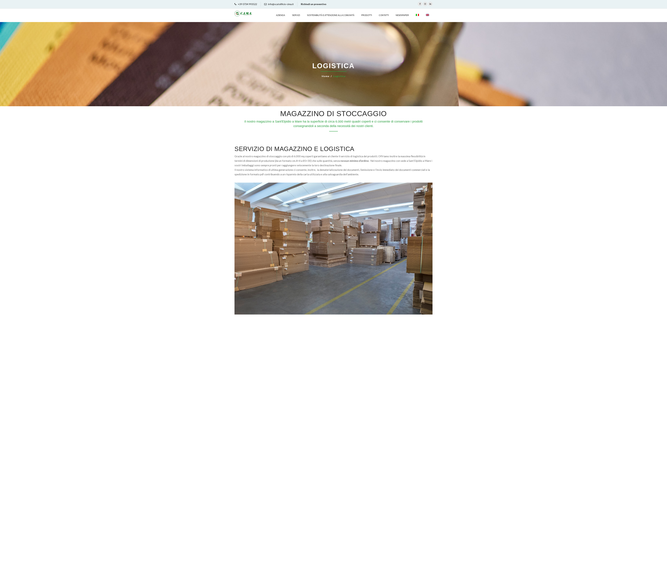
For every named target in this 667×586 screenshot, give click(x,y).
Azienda (280, 15)
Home (325, 75)
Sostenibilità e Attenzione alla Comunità (330, 15)
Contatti (384, 15)
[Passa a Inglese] (427, 15)
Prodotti (366, 15)
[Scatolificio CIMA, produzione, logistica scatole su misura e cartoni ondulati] (243, 13)
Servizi (296, 15)
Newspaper (402, 15)
